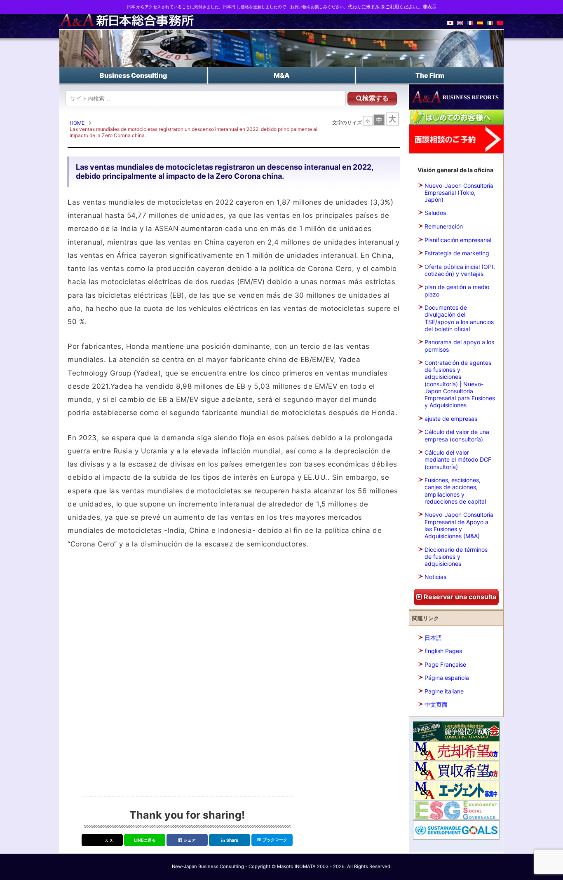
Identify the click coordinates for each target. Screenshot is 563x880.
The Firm (429, 75)
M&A (282, 75)
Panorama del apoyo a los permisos (459, 345)
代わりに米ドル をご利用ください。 (385, 6)
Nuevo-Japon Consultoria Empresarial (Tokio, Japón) (459, 192)
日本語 (433, 637)
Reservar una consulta (459, 597)
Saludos (435, 212)
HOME (77, 123)
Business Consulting (133, 75)
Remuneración (444, 226)
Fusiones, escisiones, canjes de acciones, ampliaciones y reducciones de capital (455, 490)
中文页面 (436, 704)
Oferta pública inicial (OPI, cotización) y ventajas (460, 270)
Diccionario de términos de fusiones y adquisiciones (456, 556)
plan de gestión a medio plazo (457, 290)
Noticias (435, 576)
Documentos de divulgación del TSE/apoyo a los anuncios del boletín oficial (459, 318)
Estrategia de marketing (457, 253)
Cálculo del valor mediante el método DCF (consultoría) (458, 459)
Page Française (445, 664)
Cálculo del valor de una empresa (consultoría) (457, 435)
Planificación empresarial (458, 239)
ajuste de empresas (451, 418)
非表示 (429, 6)
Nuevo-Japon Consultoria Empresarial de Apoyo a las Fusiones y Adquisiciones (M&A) (459, 525)
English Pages (443, 650)
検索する (375, 98)
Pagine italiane (444, 691)
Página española (447, 677)
